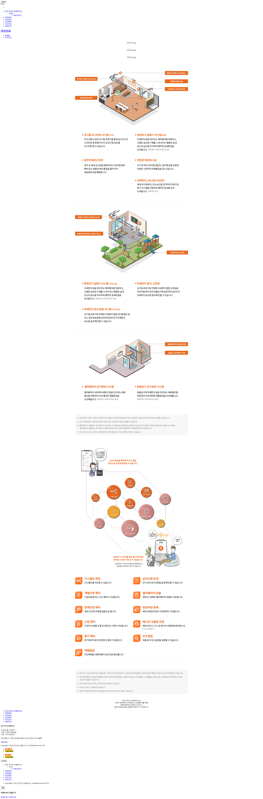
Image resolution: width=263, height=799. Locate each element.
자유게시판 (17, 15)
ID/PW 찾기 (5, 797)
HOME (7, 35)
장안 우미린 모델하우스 (13, 11)
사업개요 (8, 19)
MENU (4, 2)
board (11, 13)
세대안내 (8, 26)
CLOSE (4, 761)
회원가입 (13, 797)
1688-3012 (4, 742)
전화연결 (8, 755)
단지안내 (8, 24)
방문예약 (8, 17)
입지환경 (8, 21)
